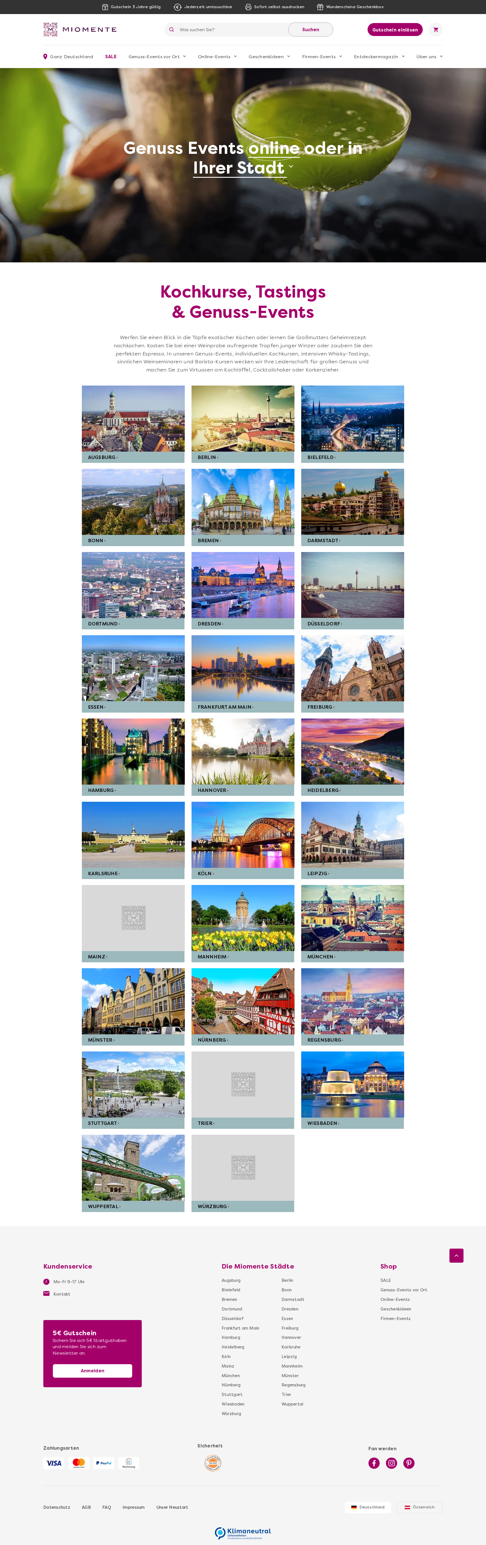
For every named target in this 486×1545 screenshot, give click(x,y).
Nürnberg (212, 1040)
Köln (205, 873)
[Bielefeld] (352, 419)
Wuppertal (103, 1206)
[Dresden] (243, 585)
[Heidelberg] (352, 752)
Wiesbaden (322, 1123)
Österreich (424, 1507)
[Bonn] (133, 502)
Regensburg (324, 1040)
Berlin (207, 457)
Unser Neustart (172, 1507)
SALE (110, 56)
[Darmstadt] (352, 502)
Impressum (134, 1507)
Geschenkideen (266, 56)
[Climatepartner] (243, 1530)
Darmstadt (322, 540)
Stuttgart (102, 1123)
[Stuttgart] (133, 1084)
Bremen (208, 540)
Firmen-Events (319, 56)
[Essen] (133, 668)
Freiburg (319, 707)
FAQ (106, 1507)
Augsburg (102, 457)
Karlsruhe (103, 873)
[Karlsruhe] (133, 835)
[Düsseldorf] (352, 585)
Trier (205, 1123)
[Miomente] (82, 29)
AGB (86, 1507)
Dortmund (103, 624)
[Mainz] (133, 918)
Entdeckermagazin (376, 56)
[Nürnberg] (243, 1001)
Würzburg (212, 1206)
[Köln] (243, 835)
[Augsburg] (133, 419)
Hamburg (101, 790)
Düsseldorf (323, 624)
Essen (96, 707)
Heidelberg (323, 790)
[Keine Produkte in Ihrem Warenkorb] (436, 29)
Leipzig (317, 873)
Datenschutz (56, 1507)
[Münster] (133, 1001)
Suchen (310, 29)
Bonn (96, 540)
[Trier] (243, 1084)
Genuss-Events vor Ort (154, 56)
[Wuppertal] (133, 1168)
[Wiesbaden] (352, 1084)
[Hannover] (243, 752)
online (274, 148)
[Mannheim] (243, 918)
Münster (100, 1040)
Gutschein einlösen (395, 30)
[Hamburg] (133, 752)
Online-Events (214, 56)
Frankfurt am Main (224, 707)
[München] (352, 918)
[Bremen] (243, 502)
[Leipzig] (352, 835)
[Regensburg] (352, 1001)
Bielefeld (320, 457)
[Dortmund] (133, 585)
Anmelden (92, 1370)
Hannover (212, 790)
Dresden (209, 624)
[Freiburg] (352, 668)
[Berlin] (243, 419)
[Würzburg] (243, 1168)
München (320, 957)
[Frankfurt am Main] (243, 668)
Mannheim (212, 957)
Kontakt (61, 1294)
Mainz (96, 957)
